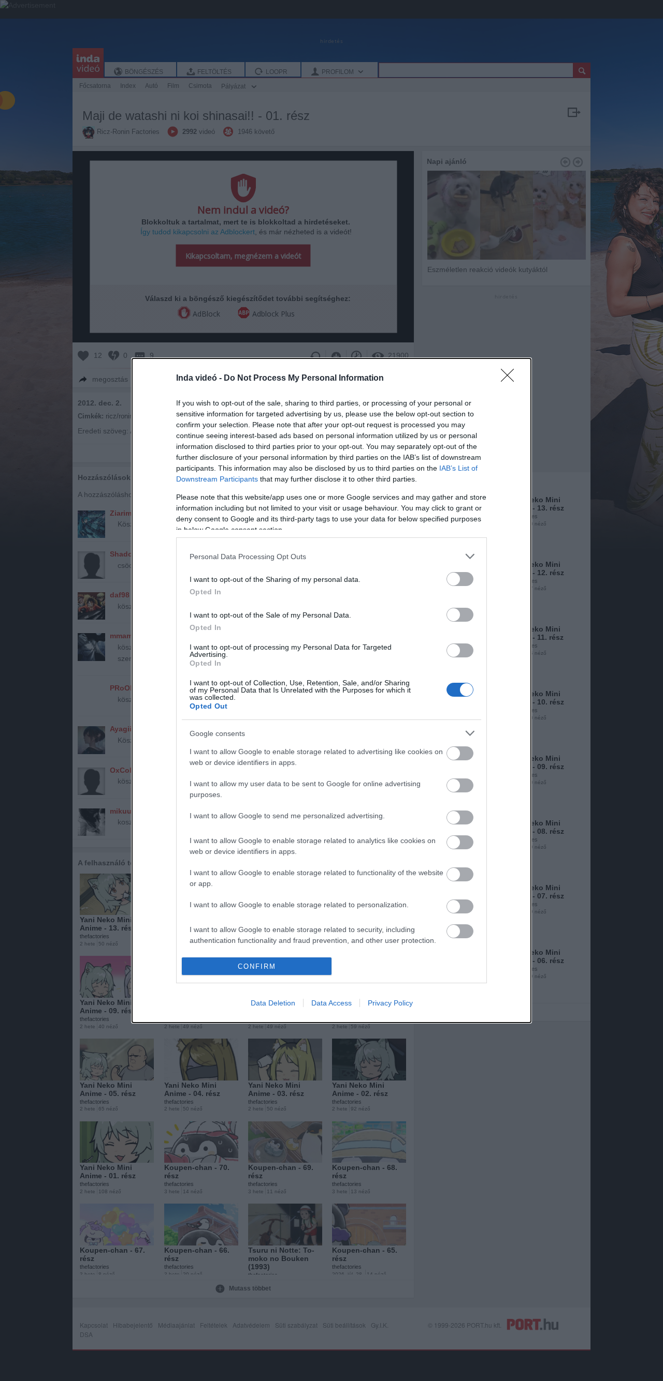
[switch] (459, 579)
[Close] (511, 378)
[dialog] (331, 690)
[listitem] (331, 556)
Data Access (331, 1003)
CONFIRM (257, 966)
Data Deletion (273, 1003)
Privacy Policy (390, 1003)
